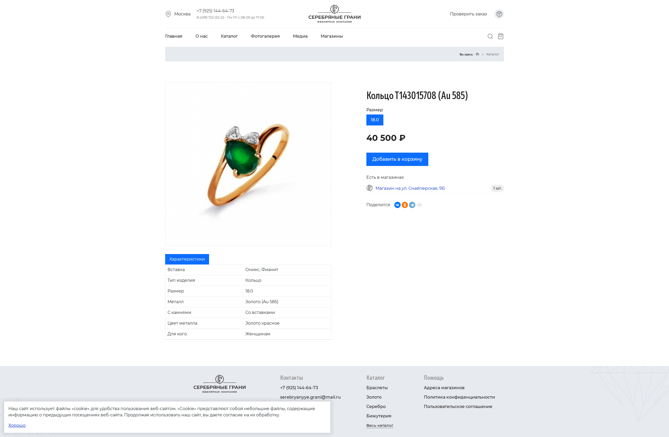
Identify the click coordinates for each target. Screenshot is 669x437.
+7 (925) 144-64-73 (215, 10)
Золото (374, 397)
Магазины (332, 36)
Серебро (376, 406)
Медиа (300, 36)
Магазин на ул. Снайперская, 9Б (410, 188)
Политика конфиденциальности (459, 397)
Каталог (229, 36)
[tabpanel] (248, 302)
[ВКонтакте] (397, 205)
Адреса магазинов (444, 387)
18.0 (375, 119)
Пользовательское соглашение (458, 406)
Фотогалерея (265, 36)
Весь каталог (379, 425)
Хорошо (17, 425)
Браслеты (377, 387)
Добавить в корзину (397, 159)
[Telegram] (412, 205)
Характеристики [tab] (187, 259)
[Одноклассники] (405, 205)
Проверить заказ (469, 14)
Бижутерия (378, 415)
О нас (201, 36)
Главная (173, 36)
